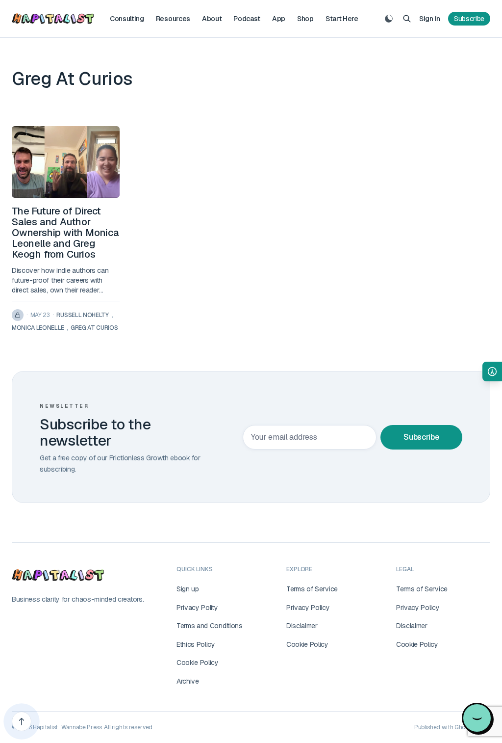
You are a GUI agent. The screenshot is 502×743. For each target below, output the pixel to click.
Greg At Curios (94, 328)
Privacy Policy (308, 607)
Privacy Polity (197, 607)
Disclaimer (302, 625)
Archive (187, 681)
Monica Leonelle (38, 328)
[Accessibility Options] (492, 371)
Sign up (187, 588)
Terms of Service (312, 588)
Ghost (462, 727)
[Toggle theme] (389, 18)
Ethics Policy (195, 644)
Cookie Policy (197, 662)
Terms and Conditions (209, 625)
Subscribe (469, 18)
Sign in (429, 18)
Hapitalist (45, 727)
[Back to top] (21, 721)
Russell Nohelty (82, 315)
